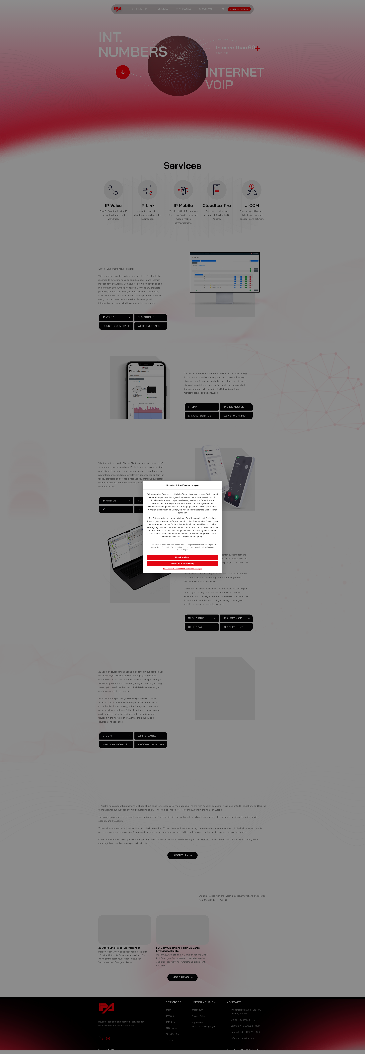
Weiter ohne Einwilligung (182, 563)
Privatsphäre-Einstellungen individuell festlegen (182, 568)
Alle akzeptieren (182, 557)
